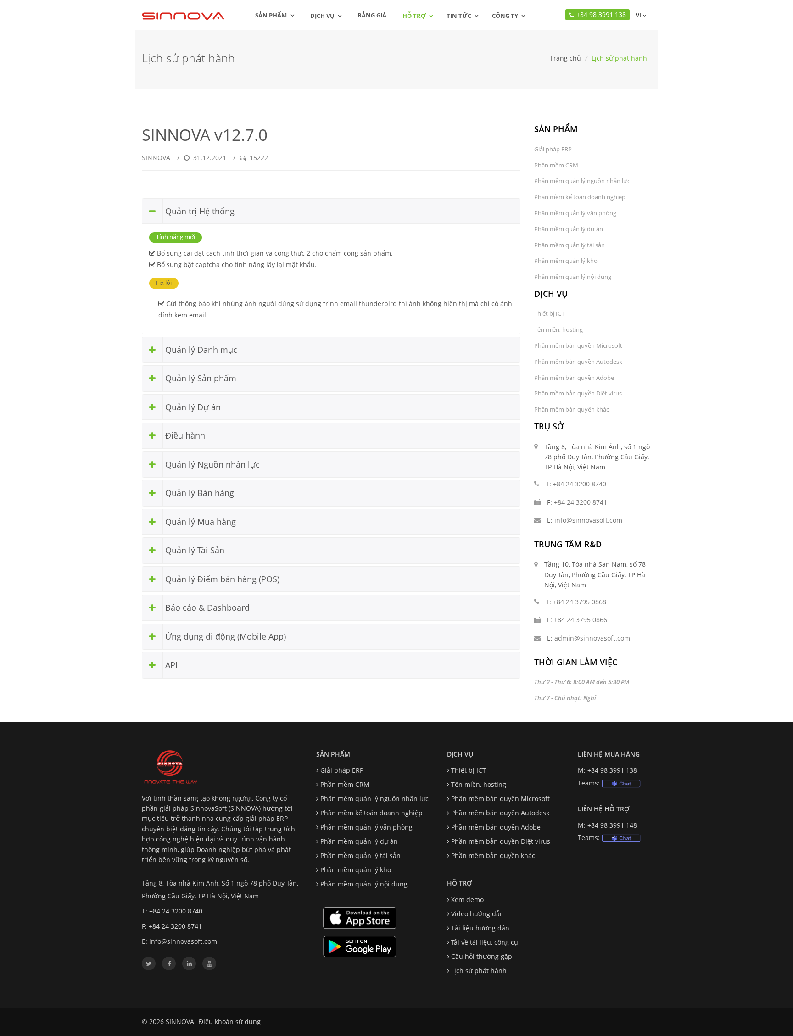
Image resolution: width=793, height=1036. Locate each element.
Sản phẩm (271, 15)
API (170, 664)
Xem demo (467, 899)
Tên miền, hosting (558, 329)
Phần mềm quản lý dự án (568, 229)
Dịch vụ (322, 15)
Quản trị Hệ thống (199, 211)
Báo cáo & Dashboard (206, 607)
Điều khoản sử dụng (230, 1021)
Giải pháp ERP (553, 149)
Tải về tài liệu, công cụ (484, 942)
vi (637, 15)
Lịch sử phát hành (479, 970)
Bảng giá (371, 15)
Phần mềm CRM (556, 165)
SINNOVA (156, 157)
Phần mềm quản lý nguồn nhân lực (582, 181)
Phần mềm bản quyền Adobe (574, 377)
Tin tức (459, 15)
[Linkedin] (189, 963)
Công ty (505, 15)
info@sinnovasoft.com (588, 520)
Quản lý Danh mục (200, 349)
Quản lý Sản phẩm (199, 378)
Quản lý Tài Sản (193, 550)
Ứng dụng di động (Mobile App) (224, 636)
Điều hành (184, 435)
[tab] (331, 211)
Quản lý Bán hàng (198, 492)
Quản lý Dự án (192, 406)
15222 (258, 157)
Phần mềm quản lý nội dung (572, 277)
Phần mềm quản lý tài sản (569, 245)
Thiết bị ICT (549, 313)
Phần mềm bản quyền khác (571, 409)
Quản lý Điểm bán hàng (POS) (221, 579)
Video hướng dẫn (477, 913)
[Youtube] (209, 963)
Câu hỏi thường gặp (481, 956)
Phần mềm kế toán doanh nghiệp (579, 197)
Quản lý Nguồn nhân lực (211, 464)
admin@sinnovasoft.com (592, 638)
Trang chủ (565, 58)
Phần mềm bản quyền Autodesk (578, 361)
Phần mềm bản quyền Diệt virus (578, 393)
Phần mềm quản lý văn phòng (575, 213)
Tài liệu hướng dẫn (480, 928)
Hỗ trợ (414, 15)
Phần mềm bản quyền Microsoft (578, 345)
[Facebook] (169, 963)
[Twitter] (149, 963)
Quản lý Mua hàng (199, 521)
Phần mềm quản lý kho (566, 260)
